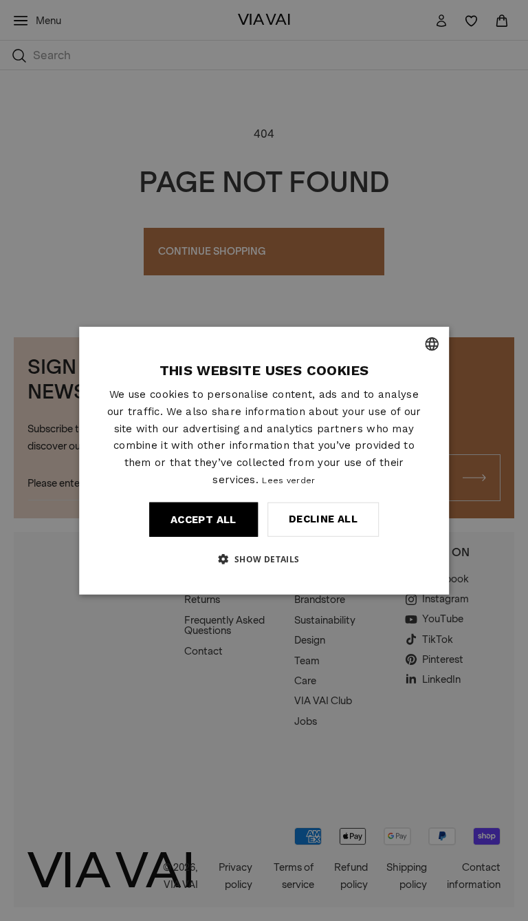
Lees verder (288, 480)
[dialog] (264, 461)
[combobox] (432, 344)
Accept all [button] (203, 519)
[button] (263, 558)
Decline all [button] (323, 519)
